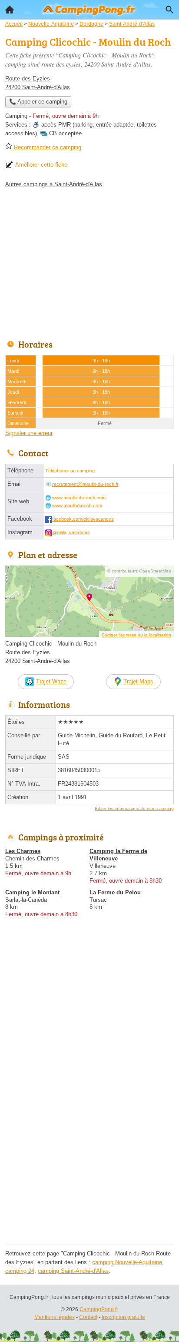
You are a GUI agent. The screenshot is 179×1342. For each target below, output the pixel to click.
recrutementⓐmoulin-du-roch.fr (85, 484)
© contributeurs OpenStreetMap (139, 571)
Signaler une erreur (29, 433)
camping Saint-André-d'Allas (73, 1271)
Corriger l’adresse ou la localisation (136, 635)
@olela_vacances (71, 532)
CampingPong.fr (99, 1309)
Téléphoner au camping (70, 470)
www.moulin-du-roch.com (79, 497)
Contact (88, 1317)
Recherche (169, 9)
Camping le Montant (32, 892)
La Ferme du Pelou (115, 892)
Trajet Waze (51, 681)
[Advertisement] (89, 1152)
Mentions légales (54, 1317)
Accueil (9, 9)
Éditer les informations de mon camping (134, 808)
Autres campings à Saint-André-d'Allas (53, 184)
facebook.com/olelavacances (83, 519)
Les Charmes (22, 851)
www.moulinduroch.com (77, 505)
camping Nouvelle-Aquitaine (127, 1262)
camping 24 (19, 1271)
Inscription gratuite (123, 1317)
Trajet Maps (138, 681)
